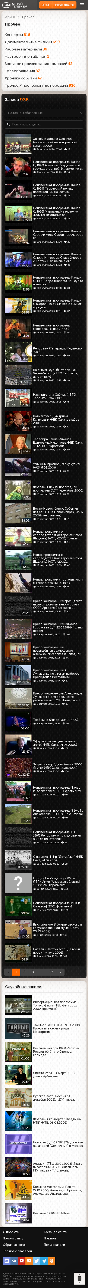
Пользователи (54, 1244)
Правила (50, 1238)
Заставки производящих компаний (39, 64)
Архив (10, 17)
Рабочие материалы (26, 49)
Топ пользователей (17, 1251)
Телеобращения (22, 71)
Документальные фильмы (32, 42)
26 (51, 972)
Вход (45, 4)
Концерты (17, 35)
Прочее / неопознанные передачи (40, 85)
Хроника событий (23, 78)
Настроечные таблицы (27, 56)
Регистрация (64, 4)
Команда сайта (55, 1232)
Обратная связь (14, 1244)
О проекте (11, 1232)
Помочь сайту (13, 1238)
